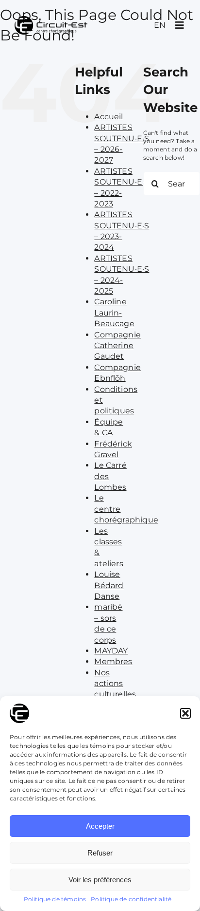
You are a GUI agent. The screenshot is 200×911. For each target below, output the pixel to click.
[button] (185, 713)
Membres (113, 661)
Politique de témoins (55, 899)
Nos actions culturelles (115, 683)
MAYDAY (111, 650)
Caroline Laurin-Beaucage (114, 312)
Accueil (108, 116)
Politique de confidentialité (131, 899)
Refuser (100, 853)
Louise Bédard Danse (108, 585)
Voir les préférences (100, 879)
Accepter (100, 826)
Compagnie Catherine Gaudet (117, 345)
